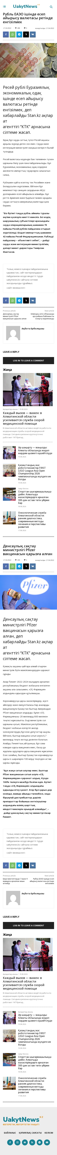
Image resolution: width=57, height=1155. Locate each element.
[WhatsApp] (12, 34)
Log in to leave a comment (28, 360)
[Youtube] (47, 1142)
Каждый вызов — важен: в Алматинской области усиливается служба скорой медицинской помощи (23, 418)
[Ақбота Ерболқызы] (13, 333)
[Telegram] (19, 34)
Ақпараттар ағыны (10, 409)
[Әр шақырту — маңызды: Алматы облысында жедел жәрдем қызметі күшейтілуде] (9, 452)
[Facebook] (6, 34)
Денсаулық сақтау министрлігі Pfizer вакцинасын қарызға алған (14, 316)
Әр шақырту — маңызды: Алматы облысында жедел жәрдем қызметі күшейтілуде (35, 450)
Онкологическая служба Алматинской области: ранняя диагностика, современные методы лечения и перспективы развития (32, 520)
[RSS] (32, 1142)
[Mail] (25, 1142)
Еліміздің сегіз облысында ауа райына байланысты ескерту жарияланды (42, 316)
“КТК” (25, 126)
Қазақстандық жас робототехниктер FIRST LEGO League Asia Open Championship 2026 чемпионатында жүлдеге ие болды (34, 472)
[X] (26, 34)
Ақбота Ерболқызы (33, 328)
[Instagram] (17, 1142)
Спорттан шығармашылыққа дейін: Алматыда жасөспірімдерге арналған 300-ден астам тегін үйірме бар (34, 497)
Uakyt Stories (23, 489)
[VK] (33, 34)
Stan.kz (34, 115)
